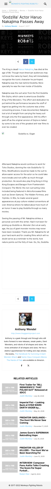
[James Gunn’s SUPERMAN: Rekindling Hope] (10, 437)
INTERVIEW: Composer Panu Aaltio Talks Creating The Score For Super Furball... (34, 466)
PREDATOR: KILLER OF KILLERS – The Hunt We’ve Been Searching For (34, 450)
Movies (22, 10)
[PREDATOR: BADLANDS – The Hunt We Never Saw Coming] (10, 422)
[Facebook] (25, 61)
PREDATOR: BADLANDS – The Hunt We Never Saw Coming (33, 420)
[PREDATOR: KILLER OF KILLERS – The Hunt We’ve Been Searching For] (10, 452)
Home (4, 10)
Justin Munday (26, 396)
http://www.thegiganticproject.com (25, 333)
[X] (32, 61)
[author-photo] (25, 326)
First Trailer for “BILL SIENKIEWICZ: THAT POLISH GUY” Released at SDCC (33, 388)
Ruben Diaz (24, 474)
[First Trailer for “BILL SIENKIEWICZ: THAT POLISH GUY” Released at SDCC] (10, 389)
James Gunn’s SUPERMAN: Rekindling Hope (34, 434)
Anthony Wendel (11, 26)
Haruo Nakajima (26, 69)
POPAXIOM (13, 10)
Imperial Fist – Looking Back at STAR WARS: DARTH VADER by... (32, 405)
